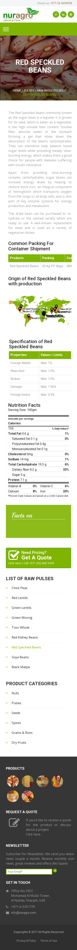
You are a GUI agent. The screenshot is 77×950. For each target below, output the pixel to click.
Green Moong (22, 617)
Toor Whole (20, 627)
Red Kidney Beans (25, 637)
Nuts (15, 693)
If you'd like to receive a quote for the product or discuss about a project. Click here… (48, 827)
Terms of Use (48, 940)
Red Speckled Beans (26, 647)
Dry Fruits (19, 742)
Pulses (29, 90)
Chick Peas (19, 588)
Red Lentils (20, 598)
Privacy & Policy (26, 940)
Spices (16, 723)
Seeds (16, 713)
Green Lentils (21, 608)
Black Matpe (21, 667)
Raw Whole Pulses (50, 90)
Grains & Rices (22, 732)
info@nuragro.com (23, 913)
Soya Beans (20, 657)
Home (17, 90)
